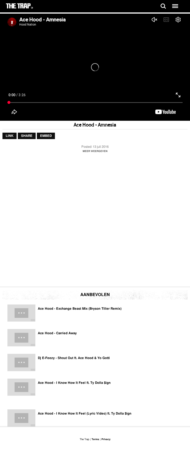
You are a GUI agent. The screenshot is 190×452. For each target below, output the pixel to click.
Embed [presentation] (46, 136)
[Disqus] (95, 221)
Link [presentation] (9, 136)
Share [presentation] (26, 136)
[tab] (9, 136)
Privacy (105, 439)
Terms (95, 439)
